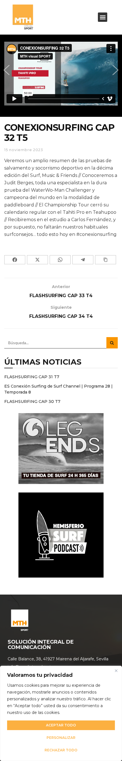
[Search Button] (112, 342)
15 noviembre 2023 (23, 149)
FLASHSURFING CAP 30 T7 (32, 401)
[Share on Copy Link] (105, 259)
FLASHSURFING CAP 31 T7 (31, 376)
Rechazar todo (61, 750)
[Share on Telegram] (82, 259)
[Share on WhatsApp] (60, 259)
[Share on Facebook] (14, 259)
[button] (102, 17)
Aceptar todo (61, 725)
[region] (61, 713)
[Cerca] (116, 670)
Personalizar (61, 737)
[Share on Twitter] (37, 259)
